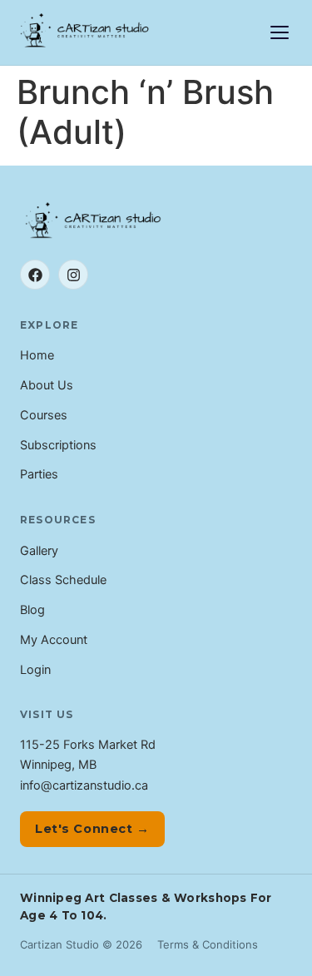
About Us (46, 385)
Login (35, 669)
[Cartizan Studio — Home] (85, 32)
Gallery (39, 550)
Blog (32, 609)
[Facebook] (35, 275)
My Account (53, 639)
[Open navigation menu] (279, 32)
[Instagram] (73, 275)
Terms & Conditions (207, 944)
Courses (43, 415)
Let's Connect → (92, 828)
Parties (39, 474)
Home (37, 355)
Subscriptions (58, 445)
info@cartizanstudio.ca (84, 785)
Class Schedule (63, 579)
